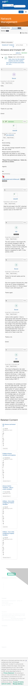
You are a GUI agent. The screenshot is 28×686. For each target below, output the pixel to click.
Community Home (5, 28)
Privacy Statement (9, 673)
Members (4, 30)
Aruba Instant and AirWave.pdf (11, 179)
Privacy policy (5, 636)
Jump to (21, 53)
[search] (12, 5)
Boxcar (14, 78)
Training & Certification (7, 653)
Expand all (5, 45)
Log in (21, 11)
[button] (26, 660)
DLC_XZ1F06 (7, 491)
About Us (4, 628)
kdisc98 (15, 130)
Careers (4, 630)
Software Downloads (7, 656)
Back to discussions (8, 42)
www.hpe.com (7, 618)
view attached (10, 135)
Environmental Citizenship (8, 634)
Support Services (6, 649)
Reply (3, 83)
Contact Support (6, 651)
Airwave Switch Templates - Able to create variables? (8, 487)
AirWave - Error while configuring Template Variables (8, 502)
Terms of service (6, 639)
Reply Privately (9, 83)
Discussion (16, 28)
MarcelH (6, 506)
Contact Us (4, 632)
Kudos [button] (24, 69)
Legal (3, 641)
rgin (16, 231)
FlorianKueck (7, 457)
